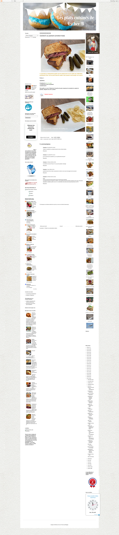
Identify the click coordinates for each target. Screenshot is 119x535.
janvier (89, 468)
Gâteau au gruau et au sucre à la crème (34, 329)
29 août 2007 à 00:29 (51, 147)
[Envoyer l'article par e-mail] (52, 137)
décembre (90, 379)
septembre (90, 384)
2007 (88, 378)
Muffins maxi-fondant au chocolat (90, 401)
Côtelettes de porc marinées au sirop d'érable (91, 438)
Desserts (33, 350)
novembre (90, 381)
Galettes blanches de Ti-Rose (34, 256)
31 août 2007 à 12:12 (51, 154)
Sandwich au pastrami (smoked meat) (90, 398)
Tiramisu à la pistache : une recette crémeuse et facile (34, 268)
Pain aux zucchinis (90, 445)
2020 (88, 357)
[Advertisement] (61, 215)
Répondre (45, 150)
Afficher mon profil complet (30, 92)
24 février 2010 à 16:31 (51, 176)
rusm (60, 524)
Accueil (61, 226)
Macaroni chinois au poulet (34, 415)
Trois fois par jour (30, 219)
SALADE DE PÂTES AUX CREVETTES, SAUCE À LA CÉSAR (34, 278)
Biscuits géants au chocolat (90, 447)
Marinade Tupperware (90, 411)
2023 (88, 352)
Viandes (33, 382)
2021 (88, 355)
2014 (88, 366)
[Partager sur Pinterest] (59, 137)
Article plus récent (43, 226)
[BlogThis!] (55, 137)
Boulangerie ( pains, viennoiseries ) (34, 372)
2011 (88, 371)
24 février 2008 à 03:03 (51, 162)
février (89, 466)
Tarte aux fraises (91, 456)
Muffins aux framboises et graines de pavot (91, 427)
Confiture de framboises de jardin (90, 441)
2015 (88, 365)
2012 (88, 370)
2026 (88, 347)
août (89, 386)
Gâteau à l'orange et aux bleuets (90, 418)
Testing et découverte (31, 224)
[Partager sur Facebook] (58, 137)
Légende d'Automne (30, 210)
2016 (88, 363)
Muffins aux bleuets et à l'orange (90, 414)
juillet (89, 458)
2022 (88, 353)
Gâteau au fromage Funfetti (34, 227)
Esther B (34, 85)
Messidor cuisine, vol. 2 (31, 201)
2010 (88, 373)
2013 (88, 368)
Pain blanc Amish (34, 360)
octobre (89, 382)
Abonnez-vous (31, 137)
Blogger (66, 524)
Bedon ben (29, 284)
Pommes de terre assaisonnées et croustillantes (91, 432)
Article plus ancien (79, 226)
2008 (88, 376)
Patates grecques (90, 409)
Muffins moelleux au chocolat (34, 340)
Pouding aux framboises (34, 405)
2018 (88, 360)
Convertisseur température (31, 293)
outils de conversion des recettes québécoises (30, 302)
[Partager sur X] (57, 137)
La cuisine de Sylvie (30, 254)
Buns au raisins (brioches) (91, 394)
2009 (88, 374)
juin (88, 460)
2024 (88, 350)
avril (89, 463)
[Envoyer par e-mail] (54, 137)
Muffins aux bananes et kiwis (90, 405)
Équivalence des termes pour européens (30, 304)
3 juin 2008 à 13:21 (50, 169)
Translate (34, 37)
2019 (88, 358)
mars (89, 465)
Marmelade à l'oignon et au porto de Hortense (91, 451)
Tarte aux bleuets (90, 421)
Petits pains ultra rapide (34, 393)
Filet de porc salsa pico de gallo (34, 247)
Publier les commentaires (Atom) (51, 228)
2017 (88, 362)
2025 (88, 349)
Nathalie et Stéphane (30, 295)
